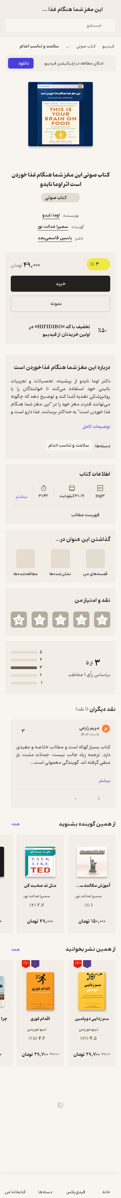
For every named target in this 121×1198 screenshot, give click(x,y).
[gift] (60, 158)
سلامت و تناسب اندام (39, 46)
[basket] (26, 9)
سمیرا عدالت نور (53, 226)
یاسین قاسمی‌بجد (55, 238)
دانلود (23, 63)
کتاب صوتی (85, 46)
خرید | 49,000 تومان (60, 1189)
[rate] (102, 620)
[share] (44, 158)
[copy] (16, 331)
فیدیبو (108, 46)
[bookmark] (76, 158)
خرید (61, 284)
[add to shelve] (95, 558)
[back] (112, 9)
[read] (25, 558)
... (68, 46)
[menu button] (9, 9)
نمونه (56, 303)
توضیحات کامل (96, 426)
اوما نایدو (51, 215)
